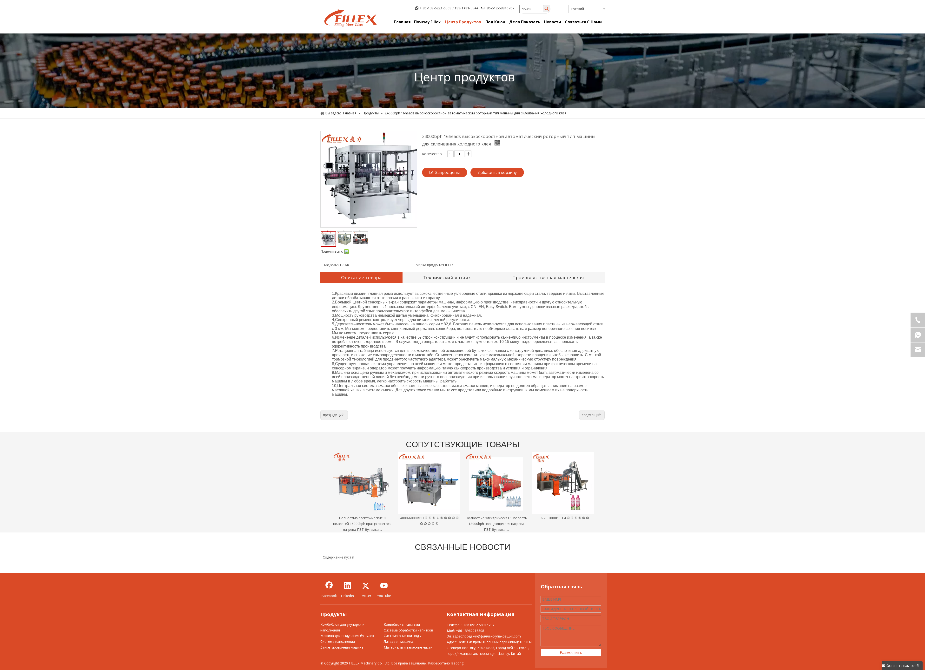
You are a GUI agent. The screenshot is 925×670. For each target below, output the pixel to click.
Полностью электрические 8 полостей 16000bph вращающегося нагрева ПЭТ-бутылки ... (362, 524)
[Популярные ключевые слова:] (546, 8)
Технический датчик (447, 277)
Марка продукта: (429, 265)
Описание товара (361, 277)
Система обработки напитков (408, 630)
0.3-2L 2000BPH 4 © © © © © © (563, 518)
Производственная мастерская (548, 277)
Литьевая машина (398, 641)
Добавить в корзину (497, 172)
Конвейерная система (402, 624)
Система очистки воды (402, 635)
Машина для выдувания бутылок (347, 635)
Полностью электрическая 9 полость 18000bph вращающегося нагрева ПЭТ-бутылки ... (496, 524)
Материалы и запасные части (408, 647)
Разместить (571, 652)
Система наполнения (337, 641)
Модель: (331, 265)
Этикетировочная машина (341, 647)
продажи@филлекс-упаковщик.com (492, 636)
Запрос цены (447, 172)
